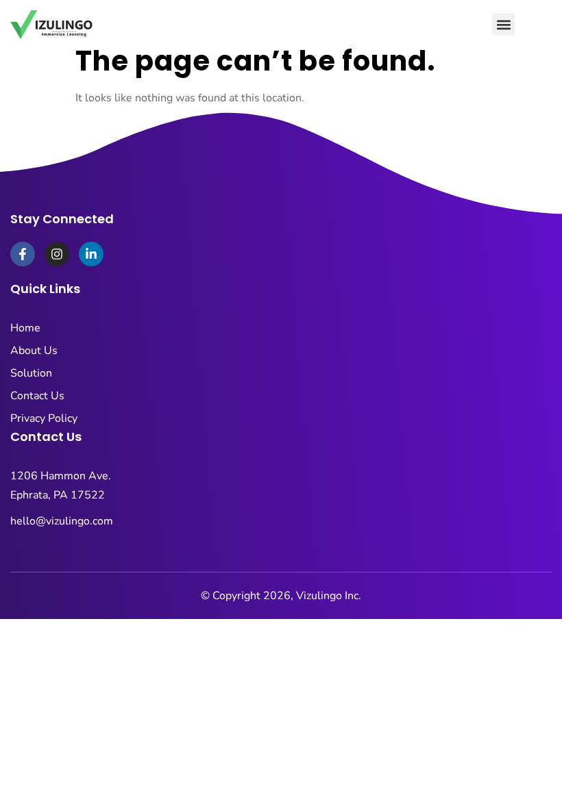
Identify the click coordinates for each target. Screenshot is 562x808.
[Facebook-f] (22, 254)
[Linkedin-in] (91, 254)
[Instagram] (57, 254)
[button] (503, 24)
